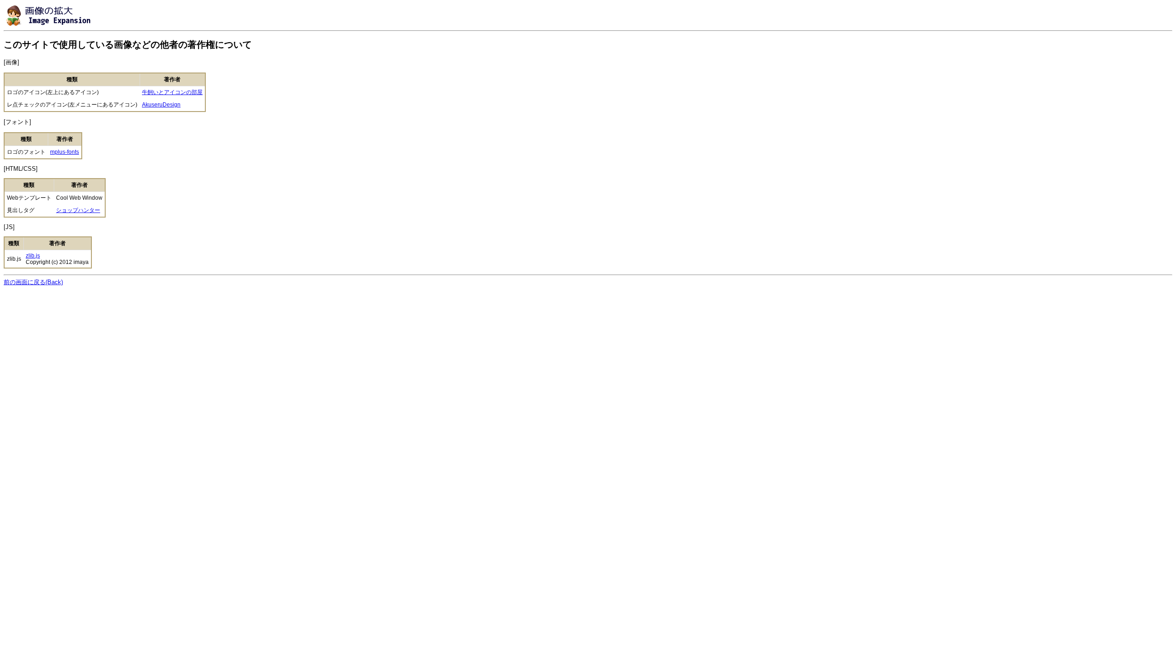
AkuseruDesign (161, 104)
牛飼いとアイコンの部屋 (172, 92)
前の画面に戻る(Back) (33, 282)
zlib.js (33, 255)
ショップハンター (78, 210)
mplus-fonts (64, 152)
